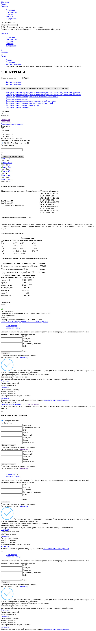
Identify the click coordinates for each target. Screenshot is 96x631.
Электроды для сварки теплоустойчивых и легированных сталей (32, 97)
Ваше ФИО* (28, 425)
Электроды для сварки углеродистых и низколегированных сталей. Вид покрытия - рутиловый (44, 93)
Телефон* (27, 438)
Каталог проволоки (13, 82)
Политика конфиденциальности (14, 404)
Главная (9, 60)
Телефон (26, 339)
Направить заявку (13, 328)
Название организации (32, 344)
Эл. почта (27, 341)
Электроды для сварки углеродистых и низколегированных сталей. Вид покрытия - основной (35, 88)
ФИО (25, 336)
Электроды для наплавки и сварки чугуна (22, 105)
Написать (5, 387)
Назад (3, 56)
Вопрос (24, 351)
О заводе (9, 14)
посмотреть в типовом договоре (56, 400)
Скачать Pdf (5, 120)
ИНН (25, 346)
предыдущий (13, 322)
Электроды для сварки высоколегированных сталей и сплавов (31, 101)
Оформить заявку (8, 445)
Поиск (3, 4)
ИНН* (25, 430)
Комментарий (28, 442)
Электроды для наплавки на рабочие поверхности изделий (29, 103)
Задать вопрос (11, 326)
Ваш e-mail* (28, 435)
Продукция (10, 10)
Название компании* (31, 428)
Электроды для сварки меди (17, 99)
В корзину (5, 381)
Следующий (37, 322)
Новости (4, 6)
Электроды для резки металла (17, 107)
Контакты (9, 16)
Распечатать (6, 122)
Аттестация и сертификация (12, 124)
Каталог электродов (14, 64)
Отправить (5, 353)
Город (25, 440)
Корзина (5, 2)
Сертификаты (11, 12)
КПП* (25, 433)
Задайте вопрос (33, 404)
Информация (11, 19)
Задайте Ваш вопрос (9, 25)
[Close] (2, 411)
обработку (24, 358)
